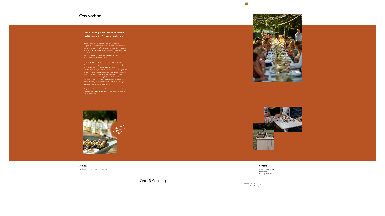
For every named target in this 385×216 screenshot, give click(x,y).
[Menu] (246, 3)
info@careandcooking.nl (267, 169)
